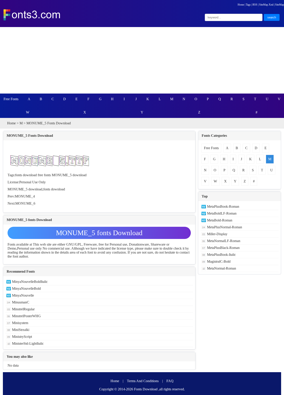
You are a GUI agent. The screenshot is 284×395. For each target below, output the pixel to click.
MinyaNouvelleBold (26, 288)
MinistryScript (22, 336)
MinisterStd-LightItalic (28, 343)
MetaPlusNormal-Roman (224, 227)
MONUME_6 (25, 203)
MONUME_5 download (69, 175)
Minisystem (20, 323)
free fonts (44, 175)
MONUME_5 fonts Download (99, 233)
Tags (248, 4)
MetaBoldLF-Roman (222, 213)
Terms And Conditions (143, 381)
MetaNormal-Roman (221, 268)
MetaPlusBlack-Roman (223, 248)
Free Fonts (11, 99)
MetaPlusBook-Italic (221, 254)
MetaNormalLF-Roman (223, 241)
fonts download (26, 175)
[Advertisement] (142, 60)
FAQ (170, 381)
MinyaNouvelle (23, 295)
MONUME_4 (25, 196)
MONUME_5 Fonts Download (30, 135)
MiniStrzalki (20, 330)
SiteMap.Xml (266, 4)
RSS (254, 4)
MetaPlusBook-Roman (223, 206)
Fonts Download (146, 389)
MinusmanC (20, 302)
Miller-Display (217, 234)
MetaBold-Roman (219, 220)
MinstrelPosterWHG (26, 316)
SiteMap (279, 4)
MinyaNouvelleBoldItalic (30, 282)
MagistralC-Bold (219, 261)
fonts (46, 189)
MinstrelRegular (23, 309)
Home (241, 4)
